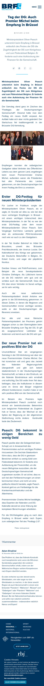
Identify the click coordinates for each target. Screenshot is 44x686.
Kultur (26, 630)
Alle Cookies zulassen (15, 682)
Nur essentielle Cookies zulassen (15, 678)
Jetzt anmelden (22, 646)
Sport (26, 624)
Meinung (27, 627)
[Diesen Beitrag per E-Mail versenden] (13, 68)
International (12, 632)
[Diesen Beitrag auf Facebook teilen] (25, 68)
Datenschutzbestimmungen (13, 675)
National (10, 630)
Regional (10, 627)
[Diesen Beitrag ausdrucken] (19, 68)
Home (8, 624)
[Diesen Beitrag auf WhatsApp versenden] (30, 68)
